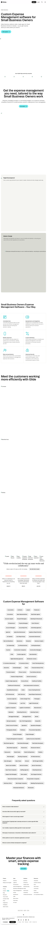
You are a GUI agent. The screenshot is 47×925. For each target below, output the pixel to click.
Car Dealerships (10, 645)
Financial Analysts (10, 672)
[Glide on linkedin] (25, 919)
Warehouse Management (18, 888)
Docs (35, 884)
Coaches (8, 649)
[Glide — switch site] (4, 2)
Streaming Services (36, 769)
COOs (11, 654)
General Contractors (31, 676)
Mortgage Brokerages (14, 716)
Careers (4, 890)
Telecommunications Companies (15, 778)
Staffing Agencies (24, 769)
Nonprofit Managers (22, 618)
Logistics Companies (11, 707)
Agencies (8, 632)
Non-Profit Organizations (25, 721)
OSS (23, 921)
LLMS (30, 921)
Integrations (5, 902)
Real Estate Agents (35, 614)
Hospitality (26, 892)
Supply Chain (26, 884)
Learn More (8, 919)
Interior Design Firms (25, 698)
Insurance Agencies (11, 698)
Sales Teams (18, 761)
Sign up (33, 2)
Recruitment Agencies (12, 747)
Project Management (17, 890)
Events (35, 890)
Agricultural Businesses (19, 632)
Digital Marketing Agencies (17, 658)
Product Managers (17, 734)
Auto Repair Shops (20, 636)
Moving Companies (11, 721)
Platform (4, 880)
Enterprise (26, 882)
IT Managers (37, 698)
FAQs (4, 900)
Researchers (24, 747)
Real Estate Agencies (9, 743)
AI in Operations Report (38, 894)
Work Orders (15, 898)
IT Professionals (12, 703)
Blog (4, 892)
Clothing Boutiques (35, 645)
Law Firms (22, 703)
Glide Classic (5, 906)
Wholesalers (31, 787)
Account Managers (10, 627)
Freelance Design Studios (17, 676)
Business (25, 880)
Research (5, 894)
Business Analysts (39, 641)
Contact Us (34, 921)
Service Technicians (36, 765)
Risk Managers (10, 756)
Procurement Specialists (35, 729)
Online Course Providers (12, 725)
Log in (38, 2)
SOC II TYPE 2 (20, 910)
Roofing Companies (22, 756)
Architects (20, 609)
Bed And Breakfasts (8, 641)
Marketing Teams (34, 712)
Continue (12, 922)
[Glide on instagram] (21, 919)
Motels (36, 716)
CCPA (28, 910)
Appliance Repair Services (35, 632)
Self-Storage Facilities (38, 761)
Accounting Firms (23, 627)
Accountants (11, 609)
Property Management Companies (15, 738)
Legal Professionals (33, 703)
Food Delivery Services (35, 672)
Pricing (4, 888)
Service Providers (24, 765)
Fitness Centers (22, 672)
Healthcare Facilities (36, 681)
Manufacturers (37, 707)
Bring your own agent (7, 882)
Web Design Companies (21, 783)
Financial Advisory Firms (37, 667)
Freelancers (36, 609)
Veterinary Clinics (8, 783)
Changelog (5, 904)
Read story (5, 435)
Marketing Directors (22, 712)
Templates (36, 880)
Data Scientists (33, 654)
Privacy (19, 921)
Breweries (28, 641)
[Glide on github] (28, 919)
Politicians (22, 729)
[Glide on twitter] (23, 919)
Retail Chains (17, 752)
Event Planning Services (38, 663)
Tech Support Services (36, 774)
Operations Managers (36, 725)
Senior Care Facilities (11, 765)
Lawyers (28, 609)
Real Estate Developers (37, 743)
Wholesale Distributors (18, 787)
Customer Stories (37, 882)
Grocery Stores (24, 681)
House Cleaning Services (34, 689)
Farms (26, 667)
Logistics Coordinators (25, 707)
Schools (27, 761)
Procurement (15, 884)
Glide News (36, 892)
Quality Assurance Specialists (33, 738)
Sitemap (26, 921)
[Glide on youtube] (18, 919)
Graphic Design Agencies (11, 681)
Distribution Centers (31, 658)
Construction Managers (35, 649)
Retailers (40, 752)
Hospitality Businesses (12, 689)
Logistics (15, 882)
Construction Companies (20, 649)
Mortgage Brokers (27, 716)
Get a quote (5, 31)
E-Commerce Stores (24, 663)
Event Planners (35, 623)
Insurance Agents (9, 618)
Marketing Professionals (36, 618)
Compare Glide (6, 898)
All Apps (15, 902)
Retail (25, 888)
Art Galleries (9, 636)
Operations (24, 725)
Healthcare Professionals (14, 685)
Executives (6, 667)
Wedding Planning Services (37, 783)
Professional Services (28, 894)
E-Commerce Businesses (9, 663)
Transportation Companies (33, 778)
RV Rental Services (35, 756)
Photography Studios (11, 729)
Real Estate (26, 890)
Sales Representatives (22, 614)
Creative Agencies (21, 654)
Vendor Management (17, 886)
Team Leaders (24, 774)
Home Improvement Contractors (31, 685)
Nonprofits (37, 721)
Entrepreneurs (11, 623)
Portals (14, 892)
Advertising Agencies (36, 627)
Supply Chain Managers (11, 774)
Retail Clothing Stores (29, 752)
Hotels (23, 689)
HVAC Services (21, 694)
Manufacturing (26, 886)
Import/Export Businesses (35, 694)
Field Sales (15, 900)
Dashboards (15, 894)
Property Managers (23, 623)
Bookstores (19, 641)
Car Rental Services (22, 645)
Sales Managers (8, 761)
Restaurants (7, 752)
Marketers (11, 712)
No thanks (5, 922)
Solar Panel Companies (11, 769)
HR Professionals (10, 694)
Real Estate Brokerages (23, 743)
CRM (14, 896)
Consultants (10, 614)
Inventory (15, 880)
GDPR (25, 910)
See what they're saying (34, 569)
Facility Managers (17, 667)
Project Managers (30, 734)
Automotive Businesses (34, 636)
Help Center (36, 886)
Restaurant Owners (35, 747)
